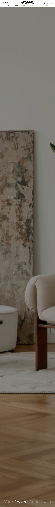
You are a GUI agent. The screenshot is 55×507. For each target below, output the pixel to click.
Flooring (8, 5)
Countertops (17, 5)
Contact (46, 5)
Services (25, 5)
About (32, 5)
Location (40, 5)
